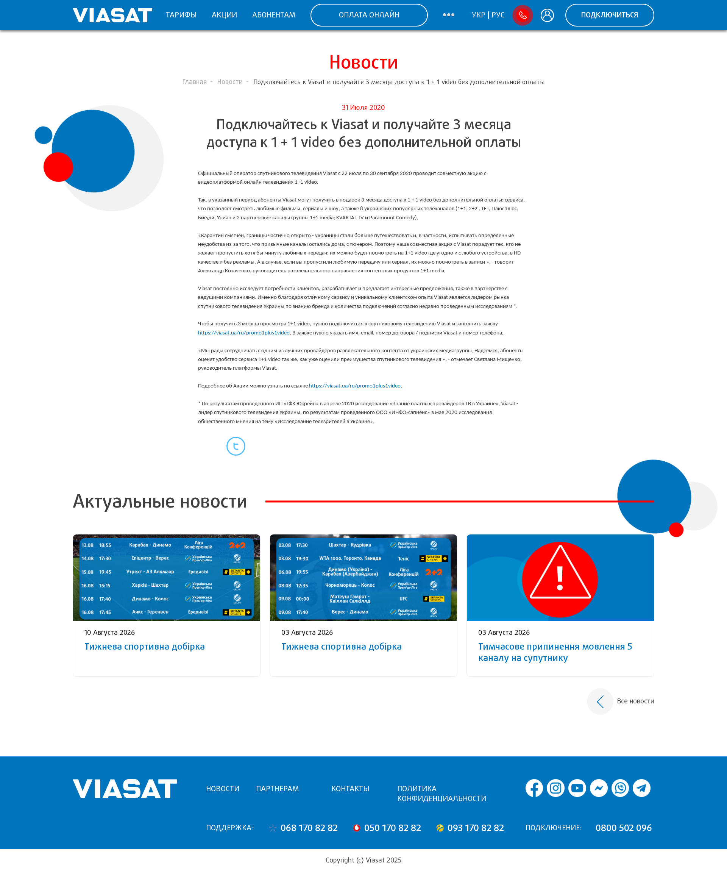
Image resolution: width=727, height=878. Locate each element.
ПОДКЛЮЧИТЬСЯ (609, 15)
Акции (224, 15)
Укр (478, 15)
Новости (230, 81)
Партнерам (277, 789)
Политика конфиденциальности (441, 794)
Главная (195, 81)
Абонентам (273, 15)
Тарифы (181, 15)
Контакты (350, 789)
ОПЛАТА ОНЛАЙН (369, 15)
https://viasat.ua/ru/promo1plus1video (244, 333)
